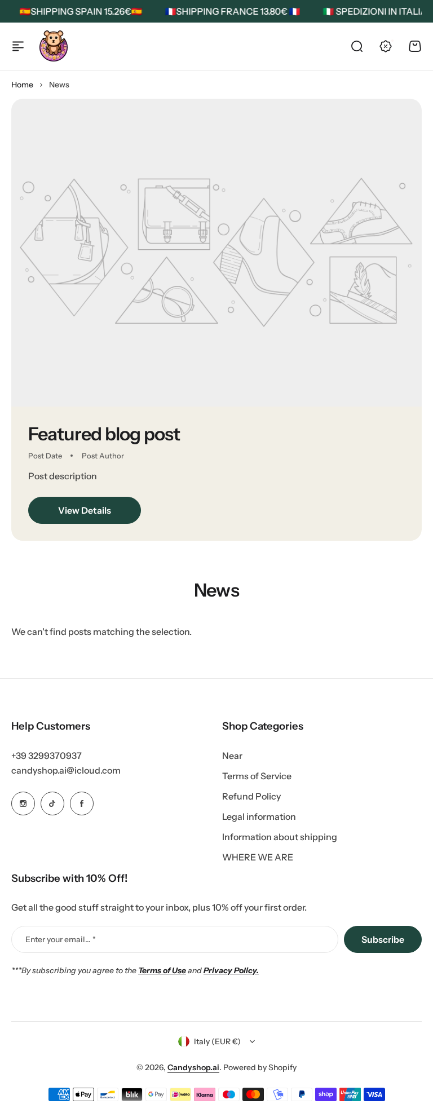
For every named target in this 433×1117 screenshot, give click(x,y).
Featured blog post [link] (104, 434)
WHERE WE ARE (257, 857)
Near (232, 755)
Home (22, 85)
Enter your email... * (60, 939)
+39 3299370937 (46, 755)
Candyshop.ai (193, 1067)
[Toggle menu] (18, 46)
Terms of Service (256, 776)
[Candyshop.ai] (53, 45)
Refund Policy (251, 796)
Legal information (259, 816)
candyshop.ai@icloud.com (66, 770)
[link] (216, 253)
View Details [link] (84, 510)
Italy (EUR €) (217, 1041)
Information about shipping (279, 836)
